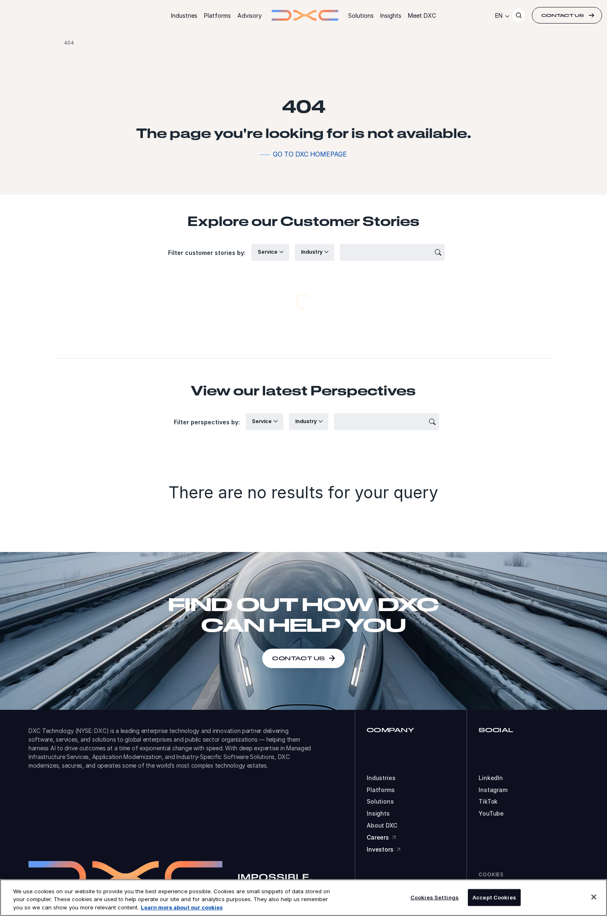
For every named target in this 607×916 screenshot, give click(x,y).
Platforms (217, 15)
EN (499, 15)
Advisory (249, 15)
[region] (303, 897)
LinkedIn (491, 778)
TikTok (488, 801)
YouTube (491, 813)
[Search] (518, 15)
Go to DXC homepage (310, 154)
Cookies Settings (434, 897)
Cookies (491, 874)
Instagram (493, 790)
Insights (390, 15)
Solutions (361, 15)
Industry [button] (312, 252)
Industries (184, 15)
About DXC (382, 825)
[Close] (594, 897)
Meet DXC (422, 15)
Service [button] (268, 252)
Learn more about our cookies (182, 907)
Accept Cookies (494, 897)
